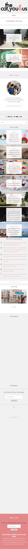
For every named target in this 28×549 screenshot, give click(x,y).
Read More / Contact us (14, 106)
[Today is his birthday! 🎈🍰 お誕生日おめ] (14, 490)
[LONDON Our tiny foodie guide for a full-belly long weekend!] (14, 190)
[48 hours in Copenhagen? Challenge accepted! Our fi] (14, 506)
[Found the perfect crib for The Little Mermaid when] (14, 357)
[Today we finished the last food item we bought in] (14, 326)
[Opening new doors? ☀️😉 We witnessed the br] (14, 373)
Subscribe (14, 400)
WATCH (14, 307)
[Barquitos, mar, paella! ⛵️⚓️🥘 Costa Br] (14, 342)
